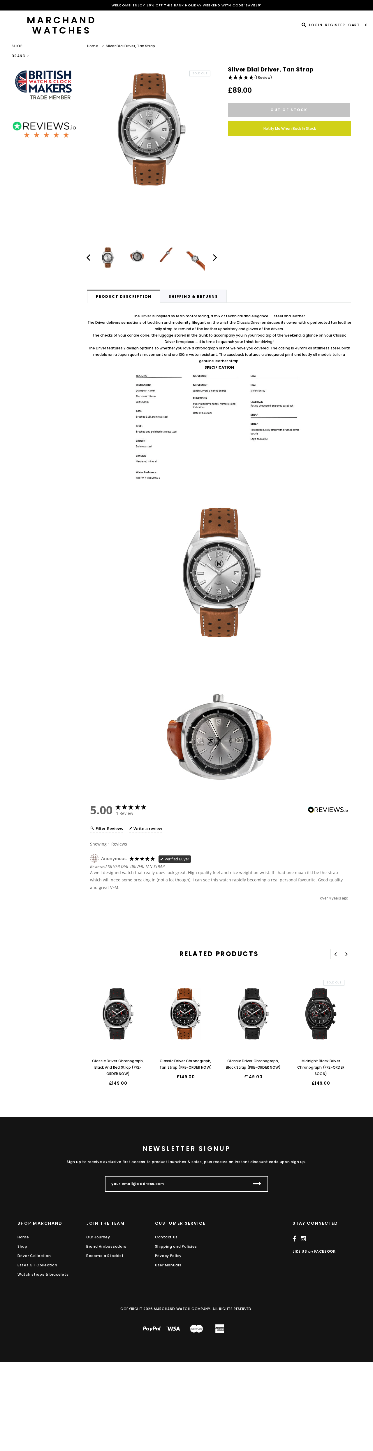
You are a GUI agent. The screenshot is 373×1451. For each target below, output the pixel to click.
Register (335, 24)
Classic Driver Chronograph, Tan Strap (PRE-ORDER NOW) (185, 1064)
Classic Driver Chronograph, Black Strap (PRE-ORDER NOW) (253, 1064)
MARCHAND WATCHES (61, 25)
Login (315, 24)
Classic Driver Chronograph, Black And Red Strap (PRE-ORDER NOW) (118, 1067)
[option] (151, 129)
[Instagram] (303, 1239)
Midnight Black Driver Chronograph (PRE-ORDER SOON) (320, 1067)
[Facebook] (294, 1239)
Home (92, 45)
